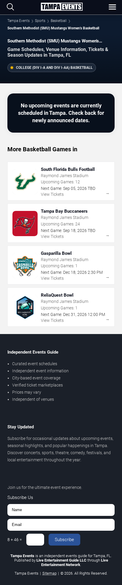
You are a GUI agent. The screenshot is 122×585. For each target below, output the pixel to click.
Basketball (59, 21)
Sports (40, 21)
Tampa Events (18, 21)
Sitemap (49, 573)
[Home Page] (62, 7)
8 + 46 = (14, 539)
